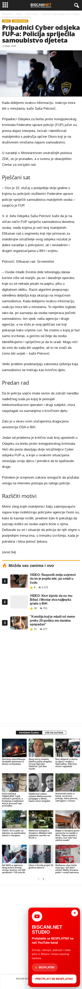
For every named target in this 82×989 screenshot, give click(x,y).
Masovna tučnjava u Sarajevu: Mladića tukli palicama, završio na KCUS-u (40, 834)
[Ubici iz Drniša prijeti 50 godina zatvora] (41, 854)
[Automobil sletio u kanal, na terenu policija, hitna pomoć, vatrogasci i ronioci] (67, 782)
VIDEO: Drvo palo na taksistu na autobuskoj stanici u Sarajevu (13, 833)
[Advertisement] (41, 678)
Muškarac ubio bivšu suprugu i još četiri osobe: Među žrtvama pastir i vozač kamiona (67, 869)
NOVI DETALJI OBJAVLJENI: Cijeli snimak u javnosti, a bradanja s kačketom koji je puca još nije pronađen (13, 799)
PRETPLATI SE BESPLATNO (54, 978)
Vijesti (19, 14)
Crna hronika (32, 14)
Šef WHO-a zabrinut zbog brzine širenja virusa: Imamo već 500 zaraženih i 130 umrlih (13, 869)
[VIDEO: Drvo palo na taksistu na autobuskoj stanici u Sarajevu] (14, 819)
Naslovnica (7, 14)
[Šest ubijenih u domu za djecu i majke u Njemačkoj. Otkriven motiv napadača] (67, 748)
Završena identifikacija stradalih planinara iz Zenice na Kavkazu (13, 761)
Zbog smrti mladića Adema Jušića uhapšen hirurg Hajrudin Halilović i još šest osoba (40, 764)
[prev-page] (39, 879)
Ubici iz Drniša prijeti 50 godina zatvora (41, 866)
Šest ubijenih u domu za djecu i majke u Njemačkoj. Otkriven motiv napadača (66, 763)
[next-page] (43, 879)
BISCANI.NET (22, 978)
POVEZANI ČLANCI (29, 732)
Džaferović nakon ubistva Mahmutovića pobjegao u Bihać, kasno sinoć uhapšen (40, 797)
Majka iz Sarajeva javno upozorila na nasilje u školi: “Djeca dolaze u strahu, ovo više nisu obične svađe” (67, 835)
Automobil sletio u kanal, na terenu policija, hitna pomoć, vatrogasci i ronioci (66, 797)
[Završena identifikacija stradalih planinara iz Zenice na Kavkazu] (14, 748)
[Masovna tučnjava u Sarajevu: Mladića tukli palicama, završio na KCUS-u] (41, 819)
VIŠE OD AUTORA (54, 732)
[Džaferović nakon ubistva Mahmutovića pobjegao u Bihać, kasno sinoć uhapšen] (41, 782)
